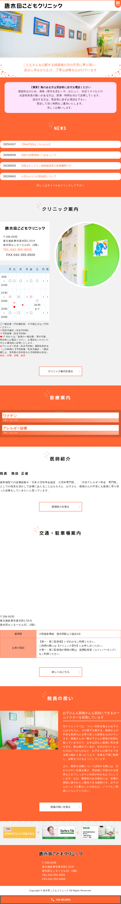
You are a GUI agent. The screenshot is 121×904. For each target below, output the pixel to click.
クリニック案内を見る (60, 371)
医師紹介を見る (60, 506)
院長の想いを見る (60, 807)
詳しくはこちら (60, 672)
